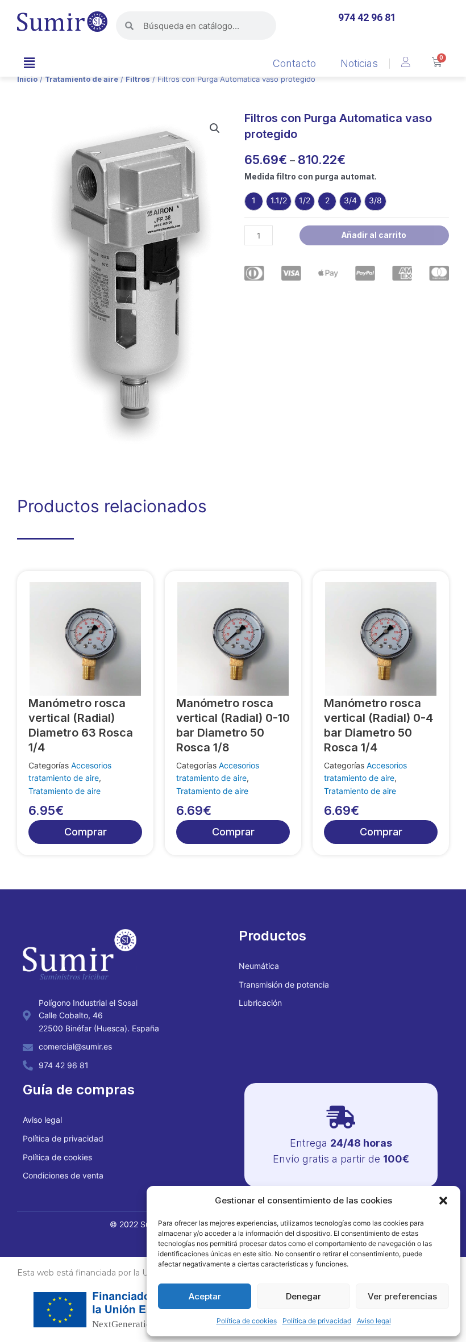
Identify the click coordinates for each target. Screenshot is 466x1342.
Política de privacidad (316, 1320)
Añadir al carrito (374, 235)
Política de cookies (247, 1320)
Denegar (303, 1296)
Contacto (294, 63)
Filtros (138, 79)
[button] (443, 1200)
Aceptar (205, 1296)
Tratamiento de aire (81, 79)
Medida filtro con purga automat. (310, 176)
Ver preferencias (402, 1296)
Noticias (359, 63)
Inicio (27, 79)
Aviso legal (374, 1320)
